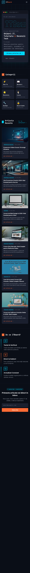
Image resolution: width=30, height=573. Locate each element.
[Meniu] (26, 2)
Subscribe (15, 410)
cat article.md (7, 156)
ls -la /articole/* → (22, 121)
